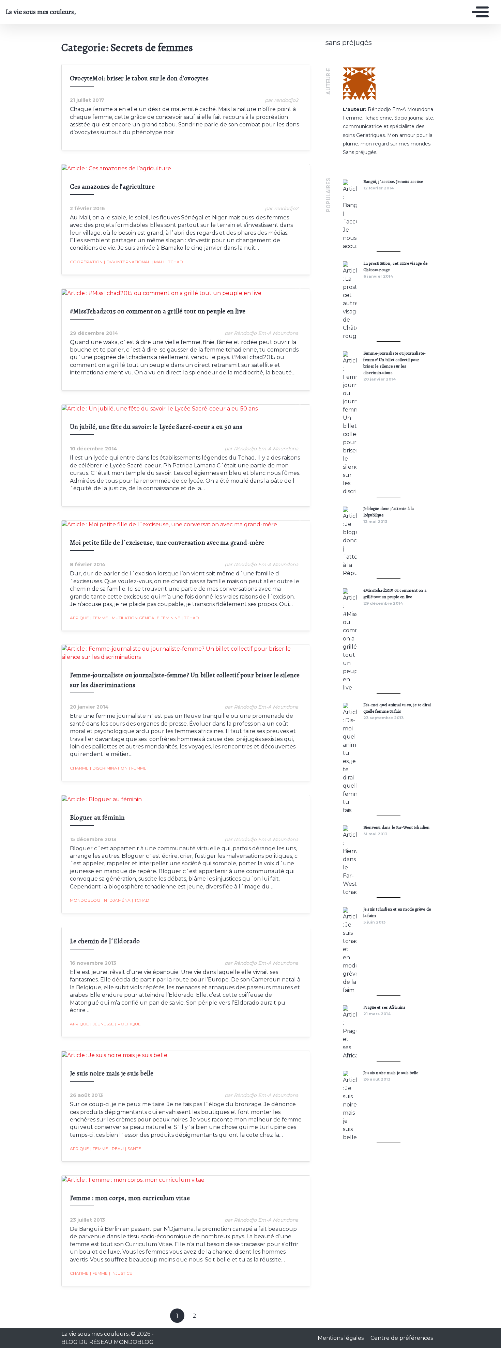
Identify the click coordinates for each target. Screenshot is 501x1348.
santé (133, 1148)
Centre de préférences (401, 1338)
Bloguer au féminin (97, 817)
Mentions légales (341, 1338)
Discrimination (108, 768)
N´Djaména (116, 900)
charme (79, 768)
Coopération (86, 261)
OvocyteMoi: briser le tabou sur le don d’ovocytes (139, 78)
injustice (120, 1273)
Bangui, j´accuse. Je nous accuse (393, 181)
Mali (158, 261)
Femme (99, 617)
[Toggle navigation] (478, 12)
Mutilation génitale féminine (144, 617)
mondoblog (85, 900)
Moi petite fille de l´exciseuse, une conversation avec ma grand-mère (167, 542)
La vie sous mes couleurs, (40, 12)
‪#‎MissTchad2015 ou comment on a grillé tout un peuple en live (157, 311)
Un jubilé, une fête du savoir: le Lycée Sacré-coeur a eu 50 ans (157, 426)
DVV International (127, 261)
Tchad (174, 261)
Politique (128, 1023)
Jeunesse (102, 1023)
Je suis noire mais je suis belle (111, 1073)
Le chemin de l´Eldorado (105, 941)
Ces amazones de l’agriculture (112, 186)
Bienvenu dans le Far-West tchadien (396, 827)
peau (116, 1148)
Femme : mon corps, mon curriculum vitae (130, 1198)
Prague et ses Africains (384, 1007)
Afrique (79, 617)
